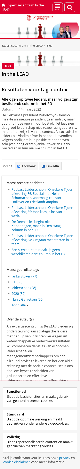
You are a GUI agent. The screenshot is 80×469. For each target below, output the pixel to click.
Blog (50, 46)
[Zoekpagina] (69, 7)
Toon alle (18, 305)
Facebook (29, 166)
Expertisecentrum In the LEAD (23, 7)
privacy (64, 458)
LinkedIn (52, 166)
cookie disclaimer (16, 462)
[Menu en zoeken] (57, 7)
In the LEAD (15, 74)
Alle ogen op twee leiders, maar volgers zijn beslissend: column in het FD (40, 101)
